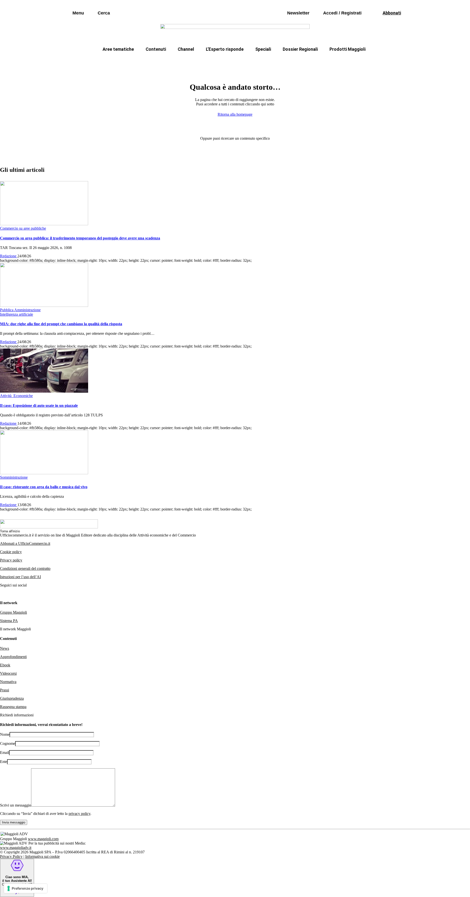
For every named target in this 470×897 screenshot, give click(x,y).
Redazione (8, 256)
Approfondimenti (13, 657)
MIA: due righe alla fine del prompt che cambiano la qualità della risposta (61, 324)
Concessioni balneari (267, 61)
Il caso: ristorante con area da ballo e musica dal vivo (43, 487)
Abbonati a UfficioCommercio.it (25, 543)
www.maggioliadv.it (15, 848)
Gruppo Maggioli (13, 612)
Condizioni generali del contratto (25, 568)
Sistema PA (9, 621)
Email (4, 752)
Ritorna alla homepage (235, 114)
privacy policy (79, 813)
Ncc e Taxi (307, 61)
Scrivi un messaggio (15, 805)
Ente (3, 762)
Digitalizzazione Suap (219, 61)
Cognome (7, 743)
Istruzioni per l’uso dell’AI (20, 577)
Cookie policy (11, 552)
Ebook (5, 665)
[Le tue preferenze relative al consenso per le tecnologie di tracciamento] (25, 888)
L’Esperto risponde (225, 49)
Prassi (4, 690)
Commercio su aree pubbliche (163, 61)
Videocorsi (8, 673)
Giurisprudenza (12, 698)
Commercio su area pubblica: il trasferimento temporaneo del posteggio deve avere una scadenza (80, 238)
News (4, 648)
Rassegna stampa (13, 707)
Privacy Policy (11, 856)
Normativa (8, 682)
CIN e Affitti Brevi (344, 61)
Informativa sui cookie (42, 856)
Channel (186, 49)
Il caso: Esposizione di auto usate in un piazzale (39, 405)
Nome (5, 734)
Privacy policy (11, 560)
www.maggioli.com (43, 839)
